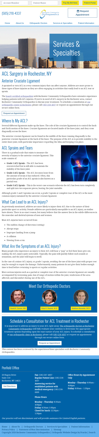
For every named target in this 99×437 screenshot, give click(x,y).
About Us (20, 23)
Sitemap (57, 430)
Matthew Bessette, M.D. (81, 308)
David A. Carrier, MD (18, 308)
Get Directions (9, 386)
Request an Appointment (14, 113)
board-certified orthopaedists (19, 96)
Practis (83, 432)
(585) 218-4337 (11, 13)
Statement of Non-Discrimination (34, 430)
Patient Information (86, 23)
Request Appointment (82, 13)
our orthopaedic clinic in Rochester (26, 334)
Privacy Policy (8, 430)
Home (7, 23)
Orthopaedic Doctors (38, 23)
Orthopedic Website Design (64, 432)
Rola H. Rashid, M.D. (49, 308)
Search (92, 432)
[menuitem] (7, 23)
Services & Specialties (62, 23)
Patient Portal (90, 3)
